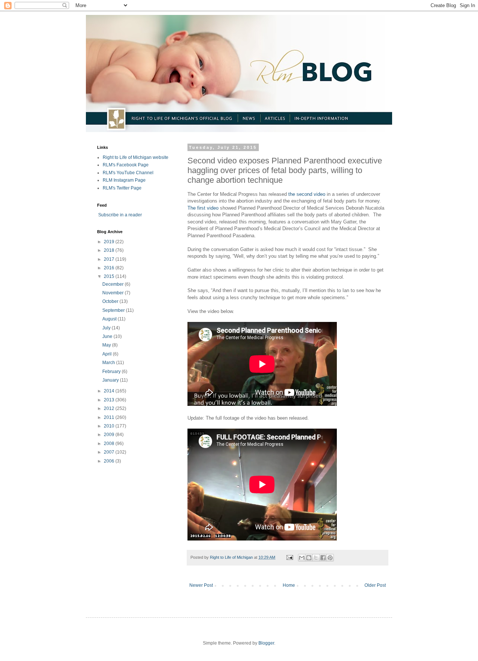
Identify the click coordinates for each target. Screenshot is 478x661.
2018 (109, 250)
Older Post (375, 585)
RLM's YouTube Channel (128, 172)
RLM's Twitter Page (122, 188)
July (107, 327)
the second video (306, 194)
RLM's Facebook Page (126, 164)
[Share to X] (316, 557)
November (113, 292)
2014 (109, 391)
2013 (109, 399)
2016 (109, 267)
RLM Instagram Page (124, 180)
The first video (202, 208)
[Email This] (301, 557)
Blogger (266, 643)
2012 (109, 408)
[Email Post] (289, 557)
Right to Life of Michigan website (135, 157)
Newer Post (201, 585)
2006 (109, 461)
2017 (109, 259)
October (111, 301)
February (112, 371)
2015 (109, 276)
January (111, 380)
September (114, 310)
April (107, 354)
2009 (109, 434)
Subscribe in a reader (120, 214)
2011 (109, 417)
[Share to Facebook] (323, 557)
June (108, 336)
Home (289, 585)
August (110, 319)
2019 (109, 241)
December (113, 284)
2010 (109, 426)
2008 (109, 443)
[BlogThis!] (309, 557)
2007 (109, 452)
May (107, 345)
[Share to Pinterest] (330, 557)
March (109, 362)
